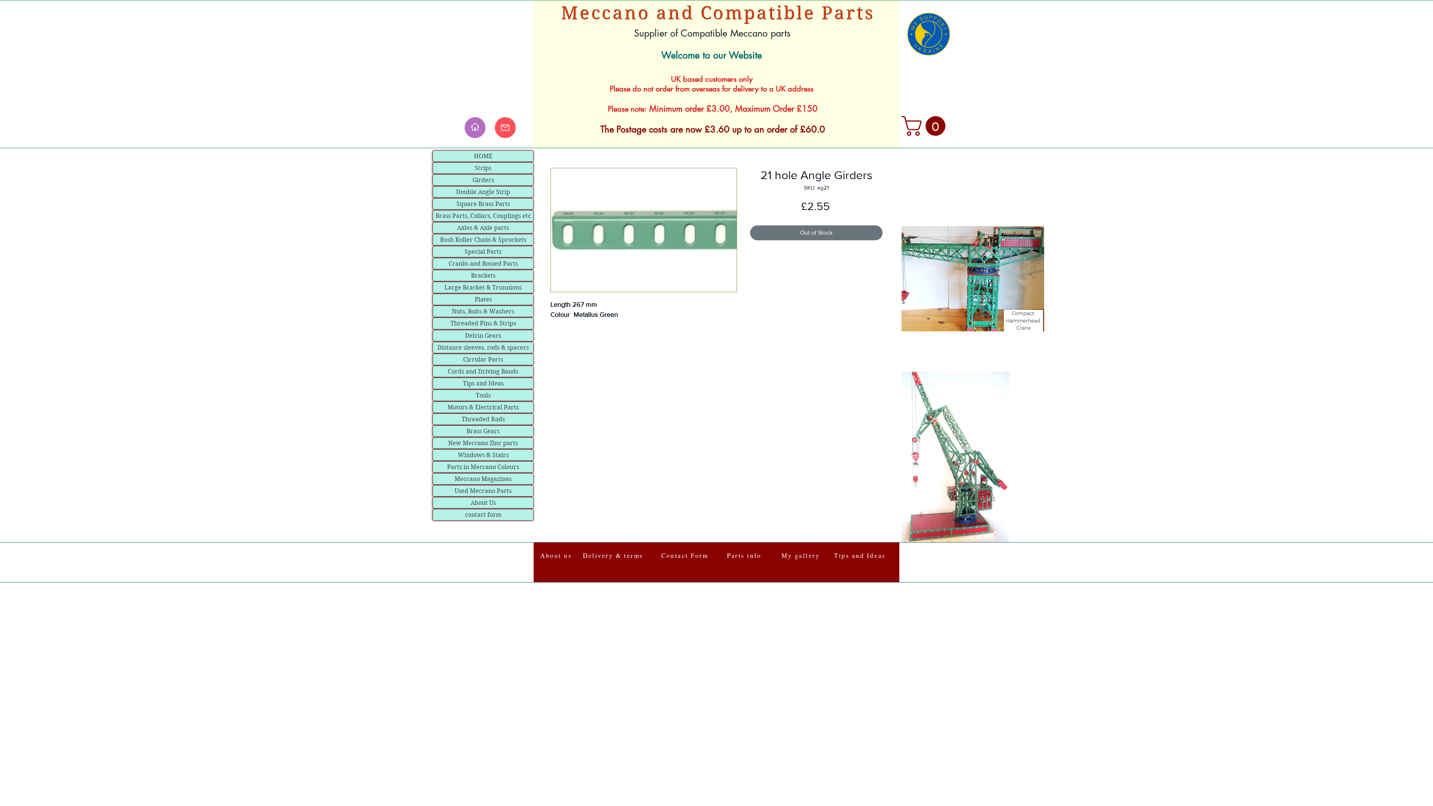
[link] (926, 126)
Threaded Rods (483, 419)
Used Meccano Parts (483, 490)
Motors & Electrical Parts (483, 407)
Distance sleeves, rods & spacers (483, 347)
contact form (483, 514)
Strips (483, 168)
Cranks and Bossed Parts (483, 263)
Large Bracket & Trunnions (483, 287)
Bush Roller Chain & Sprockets (483, 239)
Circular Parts (483, 359)
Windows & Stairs (483, 455)
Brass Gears (483, 431)
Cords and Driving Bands (483, 371)
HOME (483, 156)
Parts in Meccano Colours (483, 467)
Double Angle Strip (483, 192)
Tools (483, 395)
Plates (483, 299)
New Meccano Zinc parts (483, 443)
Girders (483, 180)
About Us (483, 502)
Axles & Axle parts (483, 227)
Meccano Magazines (483, 478)
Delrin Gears (483, 335)
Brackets (483, 275)
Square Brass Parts (483, 203)
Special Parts (483, 251)
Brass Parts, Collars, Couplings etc (483, 215)
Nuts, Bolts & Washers (483, 311)
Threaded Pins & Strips (483, 323)
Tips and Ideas (483, 383)
